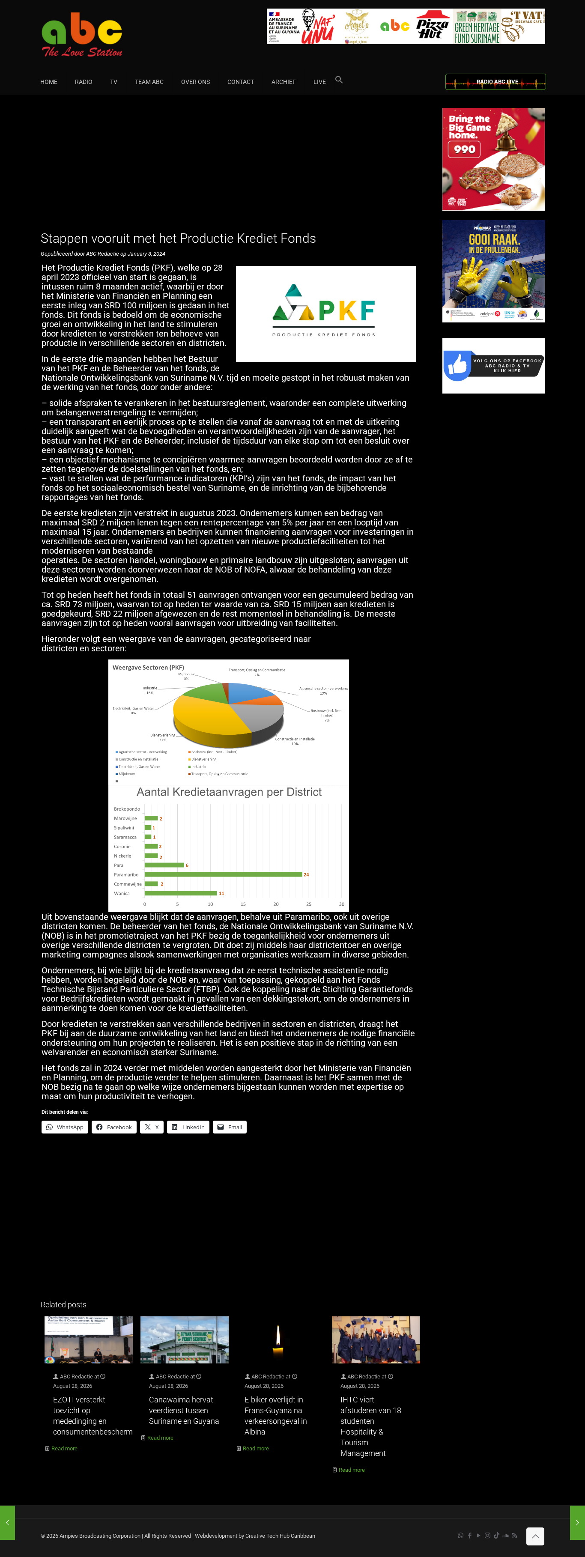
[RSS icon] (514, 1535)
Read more (64, 1448)
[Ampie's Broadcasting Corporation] (98, 34)
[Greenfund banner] (493, 320)
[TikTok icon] (496, 1535)
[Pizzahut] (493, 209)
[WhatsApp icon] (460, 1535)
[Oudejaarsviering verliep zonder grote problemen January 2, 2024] (7, 1523)
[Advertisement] (232, 168)
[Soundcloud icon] (505, 1535)
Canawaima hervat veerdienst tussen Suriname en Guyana (184, 1410)
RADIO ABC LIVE (497, 81)
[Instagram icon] (487, 1535)
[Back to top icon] (535, 1536)
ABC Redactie (76, 1376)
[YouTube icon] (478, 1535)
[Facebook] (493, 391)
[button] (339, 82)
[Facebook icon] (469, 1535)
